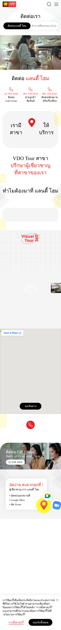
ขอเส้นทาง (30, 406)
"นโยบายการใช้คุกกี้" (14, 614)
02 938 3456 (11, 93)
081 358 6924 (30, 93)
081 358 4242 (49, 93)
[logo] (9, 4)
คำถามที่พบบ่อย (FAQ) (44, 25)
